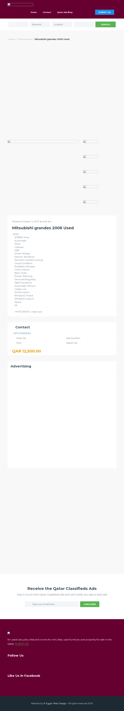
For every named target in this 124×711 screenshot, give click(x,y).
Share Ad (21, 338)
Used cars (36, 311)
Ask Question (73, 338)
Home (34, 12)
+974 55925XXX (22, 333)
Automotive (25, 39)
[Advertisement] (62, 69)
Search (105, 24)
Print (18, 343)
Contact (47, 12)
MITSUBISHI (22, 311)
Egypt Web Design (56, 703)
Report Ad (71, 343)
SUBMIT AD (105, 12)
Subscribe (90, 604)
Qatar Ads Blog (64, 12)
